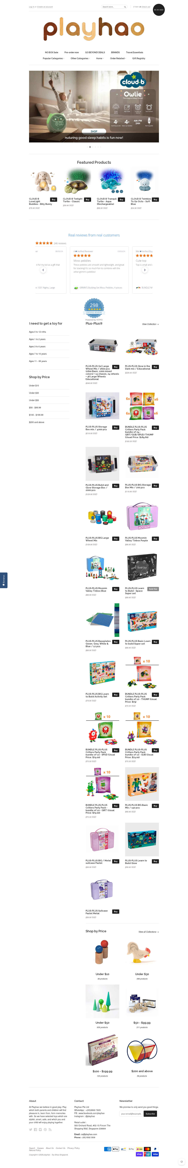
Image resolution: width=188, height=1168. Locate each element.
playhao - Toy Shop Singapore (56, 1154)
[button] (43, 270)
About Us (50, 1148)
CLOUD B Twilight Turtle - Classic (72, 200)
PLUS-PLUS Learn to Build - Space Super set (134, 591)
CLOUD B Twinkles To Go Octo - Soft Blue (141, 201)
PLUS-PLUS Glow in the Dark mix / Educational (137, 367)
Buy (53, 199)
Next (152, 106)
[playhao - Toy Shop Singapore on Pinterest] (45, 1129)
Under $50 (34, 400)
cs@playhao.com (89, 1134)
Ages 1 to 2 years (37, 339)
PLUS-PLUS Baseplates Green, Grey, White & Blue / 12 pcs (98, 644)
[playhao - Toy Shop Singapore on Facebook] (35, 1129)
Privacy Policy (73, 1148)
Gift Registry (138, 58)
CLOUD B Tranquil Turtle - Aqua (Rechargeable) (107, 201)
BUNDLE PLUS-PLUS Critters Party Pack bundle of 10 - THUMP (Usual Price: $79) (141, 698)
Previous (35, 106)
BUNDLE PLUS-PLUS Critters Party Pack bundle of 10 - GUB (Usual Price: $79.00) (139, 753)
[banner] (94, 29)
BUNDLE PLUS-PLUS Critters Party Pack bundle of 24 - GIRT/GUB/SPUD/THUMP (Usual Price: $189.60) (139, 432)
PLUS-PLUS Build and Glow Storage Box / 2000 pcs (97, 487)
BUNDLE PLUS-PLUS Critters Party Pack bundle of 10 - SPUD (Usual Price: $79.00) (100, 753)
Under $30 (34, 392)
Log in (31, 7)
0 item (136, 7)
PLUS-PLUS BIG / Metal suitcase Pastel (98, 861)
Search (32, 1148)
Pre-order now (71, 52)
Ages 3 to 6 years (37, 346)
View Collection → (150, 324)
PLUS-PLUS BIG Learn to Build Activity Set (97, 695)
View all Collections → (149, 931)
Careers (40, 1148)
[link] (94, 287)
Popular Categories (53, 58)
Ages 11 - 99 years (38, 361)
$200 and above (36, 422)
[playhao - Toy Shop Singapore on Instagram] (40, 1129)
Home (99, 58)
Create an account (45, 7)
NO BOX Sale (51, 52)
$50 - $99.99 (35, 407)
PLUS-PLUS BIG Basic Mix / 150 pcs (136, 806)
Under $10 (34, 385)
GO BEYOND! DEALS (95, 52)
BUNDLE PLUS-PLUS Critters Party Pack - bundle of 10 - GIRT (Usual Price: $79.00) (100, 809)
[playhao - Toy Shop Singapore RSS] (50, 1129)
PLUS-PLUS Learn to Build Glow (136, 861)
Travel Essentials (134, 52)
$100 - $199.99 (36, 414)
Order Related (117, 58)
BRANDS (115, 52)
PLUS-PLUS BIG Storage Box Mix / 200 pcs (138, 486)
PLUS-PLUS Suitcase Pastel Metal (97, 912)
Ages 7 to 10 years (38, 353)
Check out (146, 7)
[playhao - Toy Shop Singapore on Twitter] (30, 1129)
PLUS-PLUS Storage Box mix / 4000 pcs (96, 428)
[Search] (125, 6)
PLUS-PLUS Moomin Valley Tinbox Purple (136, 539)
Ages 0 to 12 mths (37, 331)
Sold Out (153, 589)
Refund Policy (35, 1150)
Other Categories (80, 58)
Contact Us (60, 1148)
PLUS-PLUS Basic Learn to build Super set (138, 642)
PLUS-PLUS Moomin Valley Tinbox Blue (96, 589)
